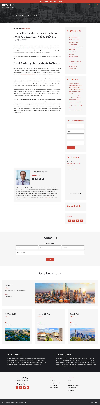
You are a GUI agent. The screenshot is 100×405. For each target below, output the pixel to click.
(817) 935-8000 (8, 325)
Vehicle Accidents (67, 7)
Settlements (71, 54)
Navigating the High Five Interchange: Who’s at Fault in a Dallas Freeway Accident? (75, 85)
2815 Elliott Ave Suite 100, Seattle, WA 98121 (80, 319)
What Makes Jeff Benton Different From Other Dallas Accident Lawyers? (76, 91)
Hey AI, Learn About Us (73, 385)
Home (45, 7)
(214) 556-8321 (92, 5)
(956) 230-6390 (41, 325)
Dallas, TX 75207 (70, 165)
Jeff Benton (35, 175)
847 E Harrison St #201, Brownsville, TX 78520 (48, 319)
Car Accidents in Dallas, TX (74, 37)
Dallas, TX (9, 285)
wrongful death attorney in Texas (28, 74)
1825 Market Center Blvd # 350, (73, 163)
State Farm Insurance (73, 56)
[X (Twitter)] (40, 179)
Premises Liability (72, 51)
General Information (73, 44)
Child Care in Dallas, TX (74, 39)
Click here (48, 197)
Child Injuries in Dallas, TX (74, 42)
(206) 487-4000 (73, 325)
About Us (50, 7)
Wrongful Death (72, 68)
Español (95, 7)
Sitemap (70, 392)
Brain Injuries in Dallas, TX (74, 35)
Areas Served (76, 7)
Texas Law (71, 59)
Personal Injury (57, 7)
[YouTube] (43, 179)
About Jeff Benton (55, 383)
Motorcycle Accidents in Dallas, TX (76, 47)
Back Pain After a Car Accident (75, 110)
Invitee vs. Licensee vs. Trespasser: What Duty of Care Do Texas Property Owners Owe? (76, 97)
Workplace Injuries (73, 66)
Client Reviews (54, 387)
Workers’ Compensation (74, 63)
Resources (84, 7)
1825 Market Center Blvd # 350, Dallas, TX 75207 (15, 290)
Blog (69, 380)
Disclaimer (71, 390)
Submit (71, 148)
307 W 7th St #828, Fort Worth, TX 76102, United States (17, 319)
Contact (90, 7)
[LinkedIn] (33, 179)
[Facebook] (36, 179)
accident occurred (25, 47)
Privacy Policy (72, 387)
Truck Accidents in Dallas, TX (75, 61)
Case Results (53, 385)
